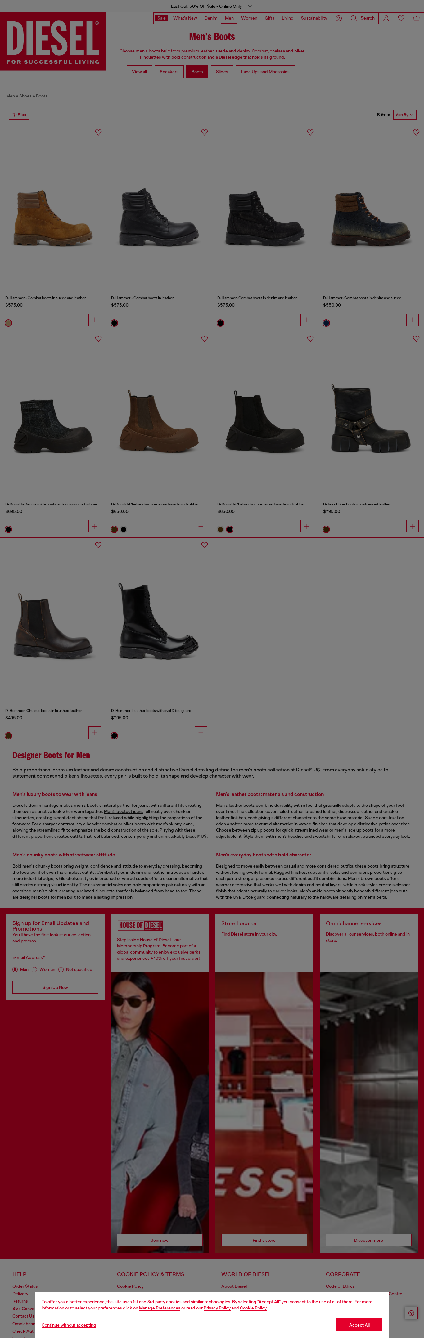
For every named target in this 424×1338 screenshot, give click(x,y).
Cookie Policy (253, 1307)
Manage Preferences (159, 1307)
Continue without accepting (69, 1324)
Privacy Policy (217, 1307)
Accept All (359, 1324)
